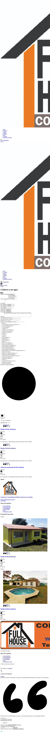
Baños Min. (3, 310)
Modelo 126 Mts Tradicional (8, 448)
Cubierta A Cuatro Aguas (8, 329)
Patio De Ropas (6, 340)
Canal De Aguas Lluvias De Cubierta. (10, 324)
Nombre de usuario (4, 725)
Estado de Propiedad (5, 294)
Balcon (4, 323)
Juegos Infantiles (6, 337)
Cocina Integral (6, 327)
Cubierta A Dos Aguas (7, 331)
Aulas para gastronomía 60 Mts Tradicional (12, 467)
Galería (4, 131)
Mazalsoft (10, 668)
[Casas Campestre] (12, 295)
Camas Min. (3, 309)
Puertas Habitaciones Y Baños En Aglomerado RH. (13, 350)
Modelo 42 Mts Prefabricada (8, 556)
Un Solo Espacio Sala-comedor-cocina (11, 355)
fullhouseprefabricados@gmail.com (8, 499)
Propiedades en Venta (7, 511)
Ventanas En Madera (7, 358)
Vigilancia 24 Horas (7, 362)
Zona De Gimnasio (6, 363)
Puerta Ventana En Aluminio (8, 349)
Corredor (4, 328)
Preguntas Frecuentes (7, 137)
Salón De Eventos (6, 351)
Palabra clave (3, 320)
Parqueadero (5, 338)
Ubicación (3, 303)
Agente (2, 316)
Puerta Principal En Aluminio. (9, 345)
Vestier (4, 359)
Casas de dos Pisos (7, 507)
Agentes (5, 132)
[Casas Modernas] (12, 297)
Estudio (4, 333)
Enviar (2, 141)
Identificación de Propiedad (6, 321)
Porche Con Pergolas (7, 342)
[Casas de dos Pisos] (12, 296)
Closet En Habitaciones (7, 325)
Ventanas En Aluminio (7, 357)
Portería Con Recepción (7, 344)
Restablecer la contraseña (18, 728)
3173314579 (3, 500)
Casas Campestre (6, 505)
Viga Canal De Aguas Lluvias (9, 360)
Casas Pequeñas (6, 509)
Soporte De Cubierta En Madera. (9, 353)
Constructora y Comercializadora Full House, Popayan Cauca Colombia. (17, 497)
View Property (6, 552)
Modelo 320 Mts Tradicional (8, 429)
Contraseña (3, 726)
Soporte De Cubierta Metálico (9, 354)
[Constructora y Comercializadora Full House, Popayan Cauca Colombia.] (17, 313)
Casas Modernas (6, 508)
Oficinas (5, 134)
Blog (4, 135)
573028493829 (5, 140)
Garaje (4, 334)
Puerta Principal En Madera (8, 346)
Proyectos (5, 130)
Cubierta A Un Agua (7, 332)
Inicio (4, 129)
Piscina (4, 341)
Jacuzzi (4, 336)
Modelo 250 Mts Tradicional (8, 609)
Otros (4, 510)
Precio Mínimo (4, 304)
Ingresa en (15, 727)
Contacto (5, 136)
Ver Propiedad (6, 424)
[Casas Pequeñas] (12, 298)
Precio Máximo (4, 305)
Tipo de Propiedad (4, 298)
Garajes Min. (3, 311)
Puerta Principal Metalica (8, 347)
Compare (2, 676)
